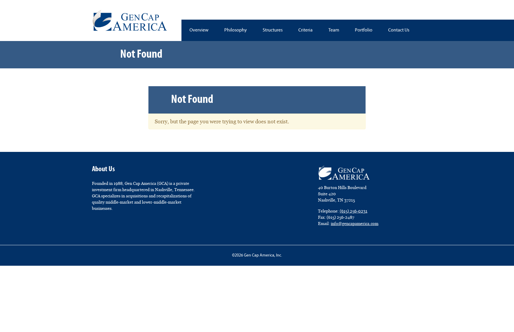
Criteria (305, 30)
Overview (199, 30)
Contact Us (398, 30)
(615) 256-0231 (353, 211)
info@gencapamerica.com (354, 223)
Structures (273, 30)
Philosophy (235, 30)
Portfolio (363, 30)
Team (333, 30)
